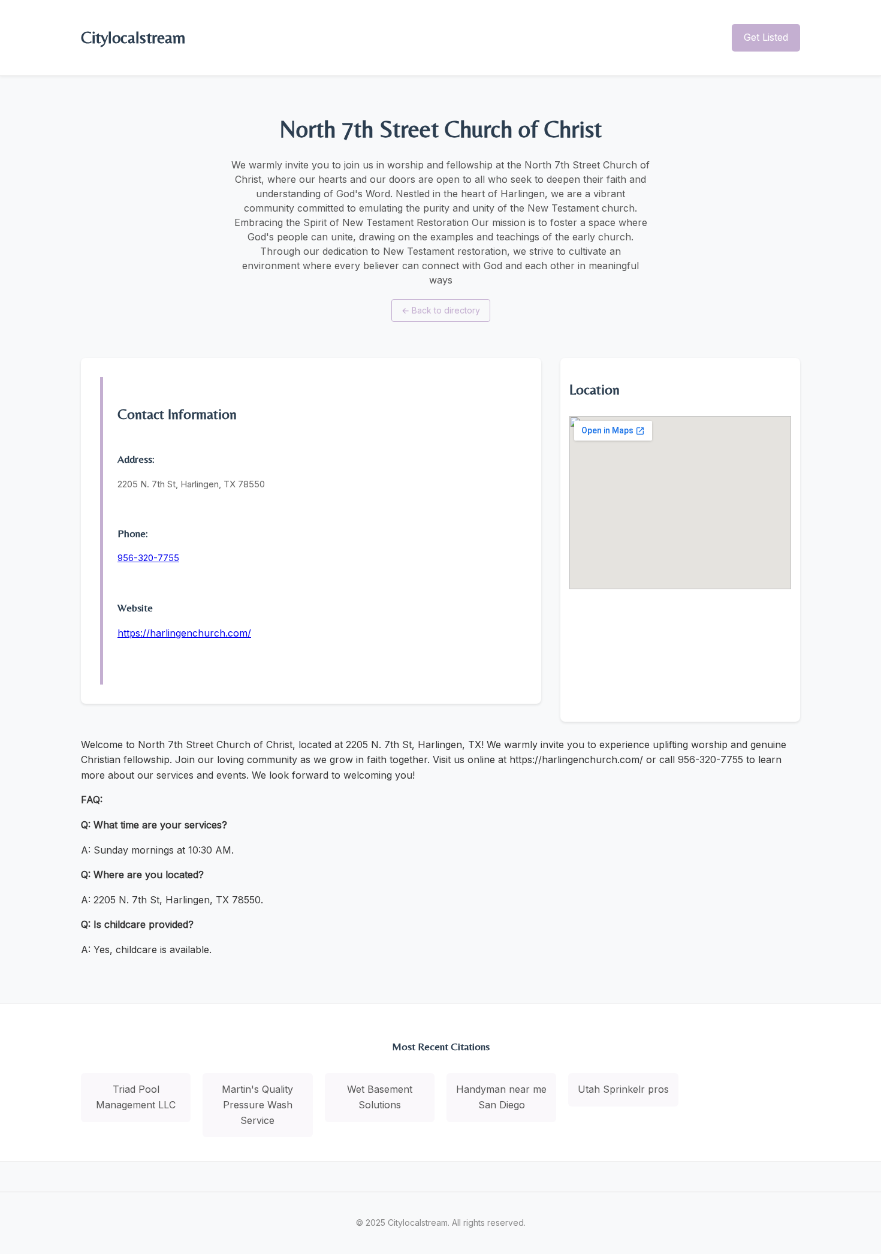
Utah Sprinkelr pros (623, 1089)
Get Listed (766, 37)
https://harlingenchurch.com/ (184, 633)
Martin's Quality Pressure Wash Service (257, 1104)
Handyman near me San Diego (501, 1097)
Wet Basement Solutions (379, 1097)
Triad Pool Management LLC (136, 1097)
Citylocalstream (133, 37)
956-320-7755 (148, 557)
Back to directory (441, 310)
